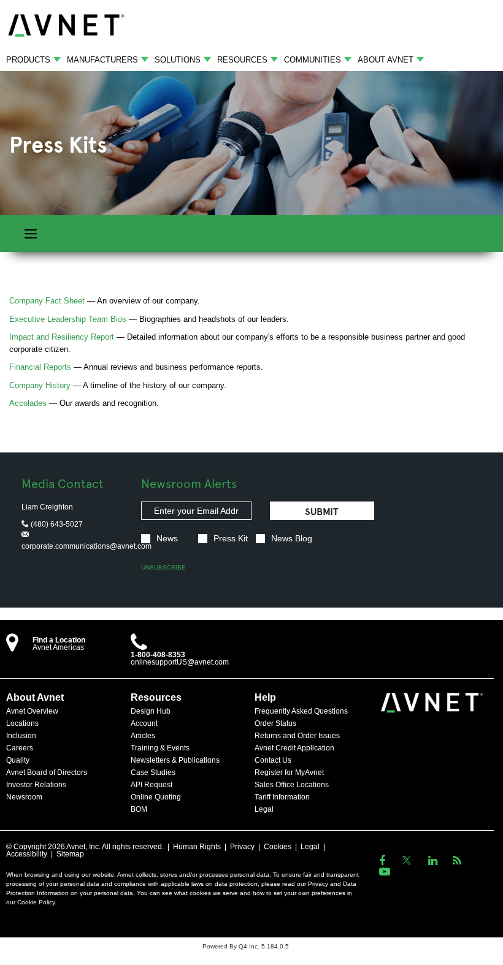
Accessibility (26, 854)
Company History (40, 385)
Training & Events (160, 748)
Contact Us (273, 760)
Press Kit (230, 538)
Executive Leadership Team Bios (67, 319)
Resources (242, 59)
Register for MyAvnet (289, 772)
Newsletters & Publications (175, 760)
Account (144, 723)
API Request (151, 784)
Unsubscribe (163, 567)
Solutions (178, 59)
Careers (19, 748)
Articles (143, 735)
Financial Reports (40, 367)
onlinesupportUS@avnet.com (180, 662)
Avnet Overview (32, 711)
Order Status (275, 723)
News (167, 538)
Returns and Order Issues (297, 735)
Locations (22, 723)
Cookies (277, 846)
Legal (264, 809)
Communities (312, 59)
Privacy (242, 846)
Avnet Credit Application (294, 748)
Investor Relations (36, 784)
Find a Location (59, 640)
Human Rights (197, 846)
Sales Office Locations (292, 784)
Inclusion (21, 735)
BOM (139, 809)
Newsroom (24, 797)
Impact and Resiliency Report (61, 336)
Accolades (28, 403)
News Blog (291, 538)
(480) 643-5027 (56, 524)
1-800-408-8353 (158, 654)
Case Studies (153, 772)
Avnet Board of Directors (46, 772)
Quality (17, 760)
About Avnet (385, 59)
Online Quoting (156, 797)
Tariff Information (282, 797)
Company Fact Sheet (47, 300)
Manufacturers (102, 59)
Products (28, 59)
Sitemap (70, 854)
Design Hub (151, 711)
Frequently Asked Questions (301, 711)
